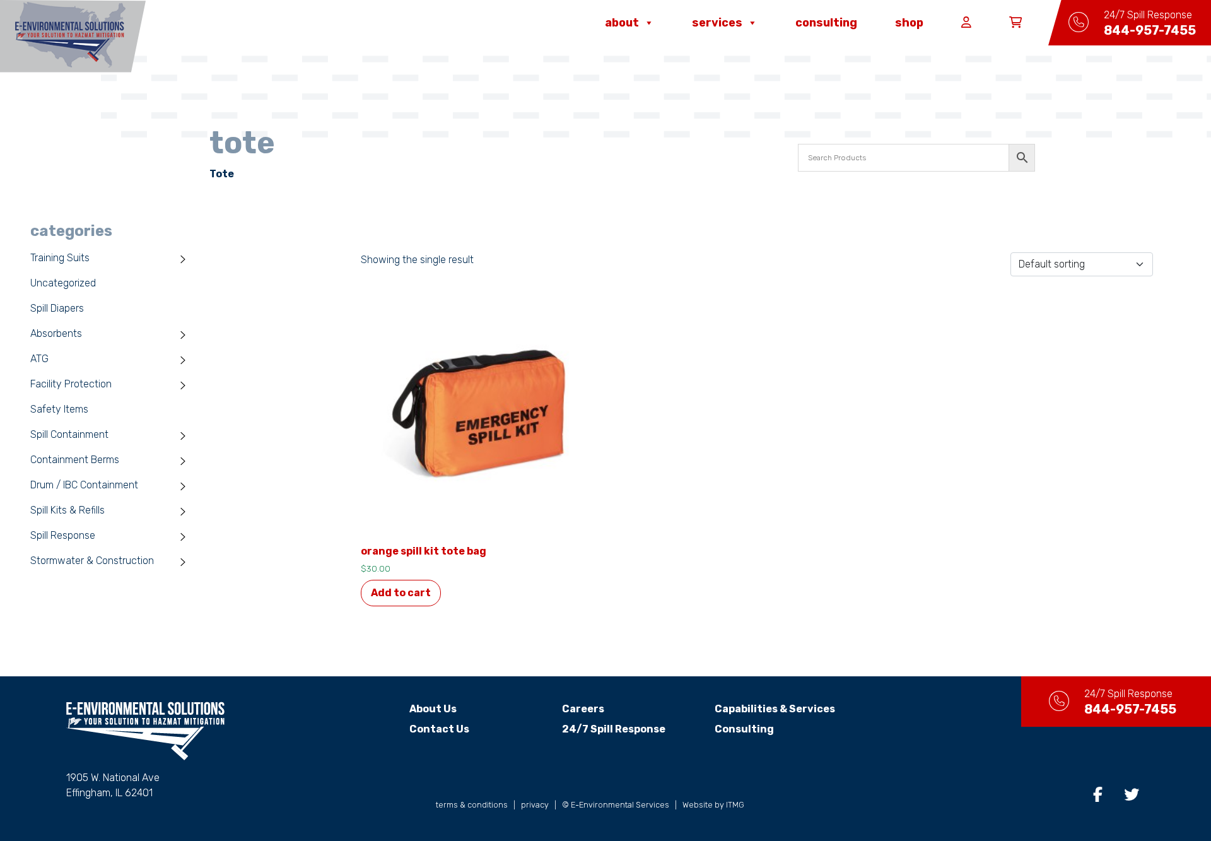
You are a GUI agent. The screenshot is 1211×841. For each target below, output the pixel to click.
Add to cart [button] (401, 593)
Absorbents (56, 333)
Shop (909, 23)
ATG (39, 359)
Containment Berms (74, 460)
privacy (535, 804)
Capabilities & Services (775, 709)
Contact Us (439, 729)
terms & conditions (472, 804)
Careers (583, 709)
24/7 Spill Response (613, 729)
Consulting (826, 23)
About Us (433, 709)
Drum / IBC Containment (84, 485)
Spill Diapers (57, 308)
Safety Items (59, 409)
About (622, 23)
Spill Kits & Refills (67, 510)
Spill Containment (69, 434)
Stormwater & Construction (92, 561)
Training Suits (60, 258)
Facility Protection (71, 384)
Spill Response (62, 535)
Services (717, 23)
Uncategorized (63, 283)
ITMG (735, 804)
